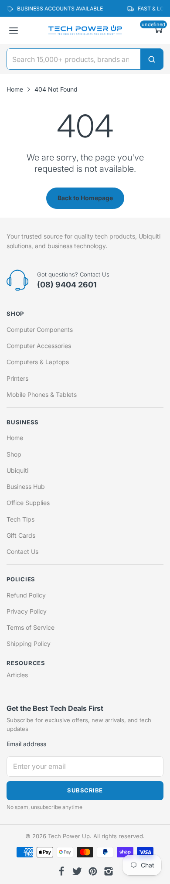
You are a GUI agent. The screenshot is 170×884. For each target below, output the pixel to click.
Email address (26, 743)
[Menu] (13, 30)
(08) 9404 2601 (67, 284)
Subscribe (85, 790)
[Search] (151, 59)
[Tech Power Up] (85, 31)
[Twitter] (77, 871)
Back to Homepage (85, 197)
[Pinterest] (93, 871)
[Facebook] (61, 871)
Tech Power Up (69, 836)
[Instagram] (108, 871)
